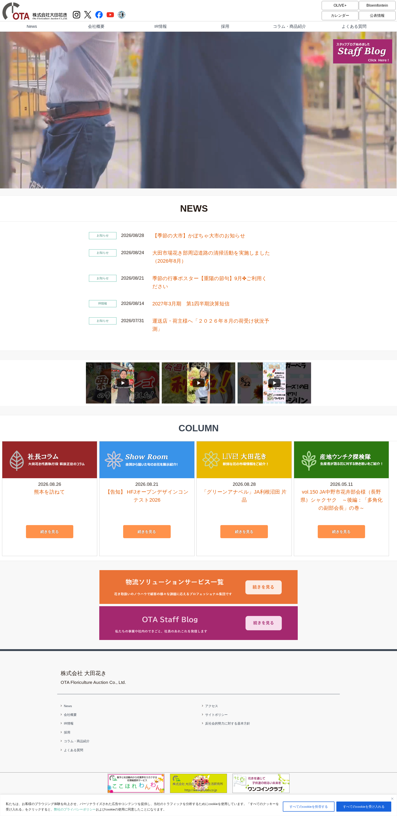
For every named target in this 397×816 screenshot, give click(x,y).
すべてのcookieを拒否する (308, 806)
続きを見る (49, 532)
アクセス (211, 706)
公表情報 (377, 15)
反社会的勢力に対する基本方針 (227, 723)
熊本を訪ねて (49, 492)
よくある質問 (354, 26)
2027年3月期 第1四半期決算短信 (191, 304)
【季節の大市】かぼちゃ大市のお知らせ (198, 236)
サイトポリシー (216, 714)
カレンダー (340, 15)
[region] (198, 805)
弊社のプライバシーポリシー (75, 809)
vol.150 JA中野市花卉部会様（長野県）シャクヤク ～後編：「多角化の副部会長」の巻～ (342, 500)
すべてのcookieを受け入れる (364, 806)
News (32, 26)
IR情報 (160, 26)
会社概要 (96, 26)
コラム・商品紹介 (289, 26)
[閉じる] (392, 798)
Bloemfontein (377, 5)
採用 (225, 26)
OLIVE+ (340, 5)
